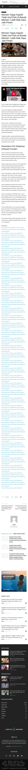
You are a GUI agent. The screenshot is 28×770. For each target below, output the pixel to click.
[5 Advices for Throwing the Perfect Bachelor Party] (5, 678)
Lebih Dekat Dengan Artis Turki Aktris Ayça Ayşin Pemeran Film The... (17, 692)
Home (2, 10)
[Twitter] (17, 755)
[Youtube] (21, 755)
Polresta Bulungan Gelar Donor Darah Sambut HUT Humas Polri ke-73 (17, 667)
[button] (26, 6)
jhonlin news (16, 761)
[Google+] (10, 755)
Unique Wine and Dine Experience (18, 684)
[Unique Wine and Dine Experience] (5, 685)
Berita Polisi (7, 10)
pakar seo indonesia (12, 762)
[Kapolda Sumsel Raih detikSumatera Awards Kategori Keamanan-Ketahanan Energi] (5, 538)
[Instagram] (14, 755)
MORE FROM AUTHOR (19, 533)
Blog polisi (10, 761)
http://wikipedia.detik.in (14, 526)
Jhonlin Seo (6, 765)
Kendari (23, 764)
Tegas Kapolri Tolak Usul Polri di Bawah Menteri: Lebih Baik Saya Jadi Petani (7, 508)
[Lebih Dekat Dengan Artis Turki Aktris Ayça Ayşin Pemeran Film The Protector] (5, 692)
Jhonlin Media (13, 765)
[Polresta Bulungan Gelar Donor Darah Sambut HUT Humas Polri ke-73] (5, 667)
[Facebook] (6, 755)
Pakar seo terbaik (21, 762)
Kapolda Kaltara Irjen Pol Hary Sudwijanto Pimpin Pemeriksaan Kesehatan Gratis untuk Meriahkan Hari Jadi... (13, 627)
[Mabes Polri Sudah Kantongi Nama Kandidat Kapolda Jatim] (5, 660)
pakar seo (4, 762)
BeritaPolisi (10, 764)
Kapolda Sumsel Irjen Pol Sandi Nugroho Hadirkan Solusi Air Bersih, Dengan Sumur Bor (13, 609)
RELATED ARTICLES (6, 533)
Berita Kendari (17, 764)
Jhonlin (21, 761)
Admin (4, 24)
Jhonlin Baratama (20, 765)
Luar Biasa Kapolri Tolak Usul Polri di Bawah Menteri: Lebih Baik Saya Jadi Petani (21, 508)
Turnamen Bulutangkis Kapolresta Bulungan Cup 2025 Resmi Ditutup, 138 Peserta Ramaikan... (18, 653)
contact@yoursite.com (17, 746)
